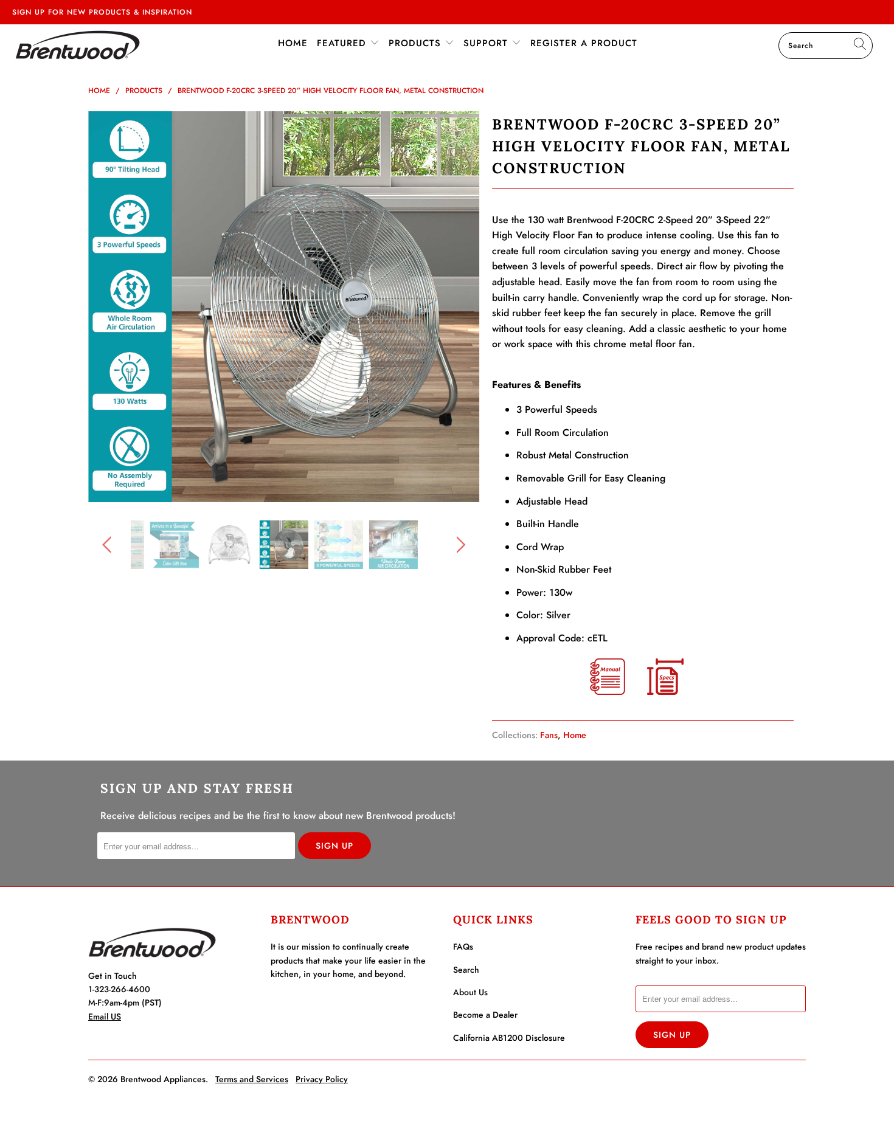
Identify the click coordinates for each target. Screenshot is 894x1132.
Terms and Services (251, 1079)
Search (466, 970)
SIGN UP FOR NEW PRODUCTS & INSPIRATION (102, 12)
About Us (470, 992)
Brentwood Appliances (163, 1079)
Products (417, 43)
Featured (343, 43)
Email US (104, 1016)
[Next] (458, 307)
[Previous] (109, 307)
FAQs (463, 946)
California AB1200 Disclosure (509, 1038)
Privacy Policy (322, 1079)
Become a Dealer (485, 1015)
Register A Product (583, 43)
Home (293, 43)
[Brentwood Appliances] (77, 44)
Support (487, 43)
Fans (549, 735)
